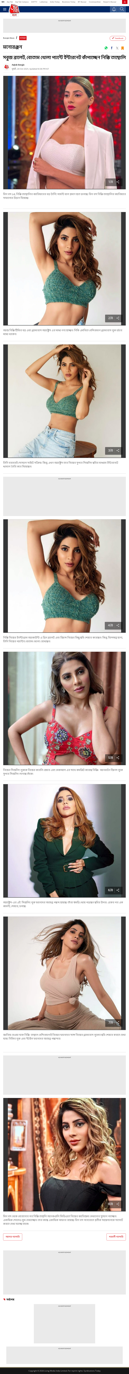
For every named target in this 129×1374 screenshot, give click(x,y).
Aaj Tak (10, 2)
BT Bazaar (82, 2)
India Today (55, 2)
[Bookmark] (122, 47)
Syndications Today (92, 1370)
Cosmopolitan (95, 2)
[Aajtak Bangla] (6, 67)
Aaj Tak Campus (22, 2)
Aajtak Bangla (18, 65)
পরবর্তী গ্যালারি (116, 1237)
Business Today (68, 2)
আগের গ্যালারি (13, 1237)
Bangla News (8, 38)
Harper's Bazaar (109, 2)
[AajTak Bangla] (14, 10)
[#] (106, 48)
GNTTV (34, 2)
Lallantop (44, 2)
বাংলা (3, 2)
